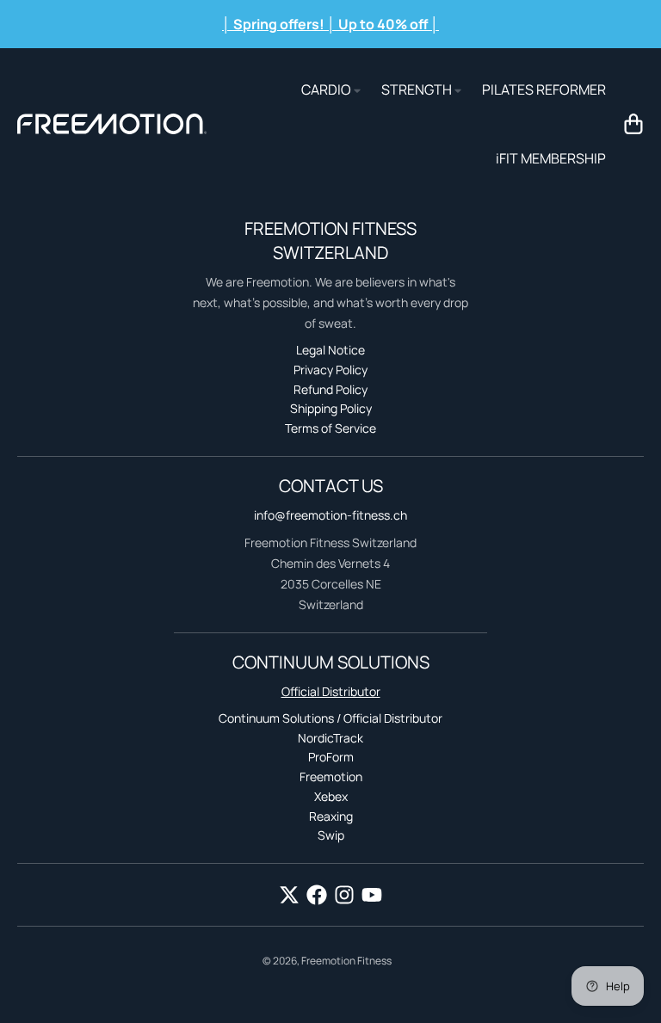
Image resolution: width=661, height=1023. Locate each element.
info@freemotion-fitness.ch (330, 515)
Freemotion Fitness (346, 960)
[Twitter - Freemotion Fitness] (289, 894)
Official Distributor (330, 691)
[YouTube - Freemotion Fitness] (371, 894)
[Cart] (633, 124)
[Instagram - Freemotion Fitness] (344, 894)
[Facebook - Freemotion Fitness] (316, 894)
